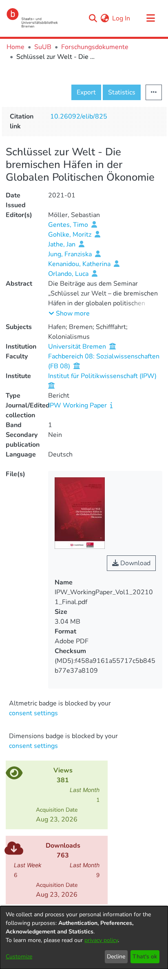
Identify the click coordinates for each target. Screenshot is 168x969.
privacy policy (101, 940)
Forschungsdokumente (94, 47)
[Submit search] (93, 18)
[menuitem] (104, 18)
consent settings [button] (33, 713)
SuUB (42, 47)
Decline (116, 956)
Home (15, 47)
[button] (69, 313)
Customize (19, 956)
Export (86, 92)
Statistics (121, 92)
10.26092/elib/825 (78, 116)
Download (134, 563)
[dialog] (84, 937)
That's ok (145, 956)
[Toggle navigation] (150, 18)
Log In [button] (121, 18)
